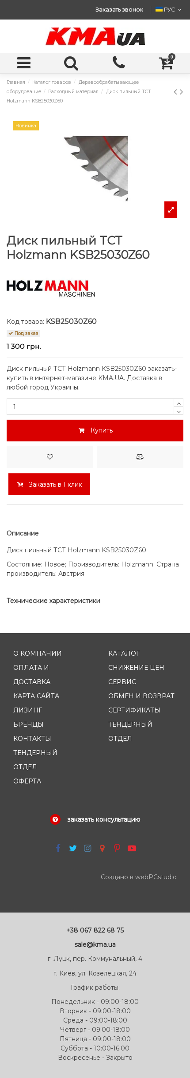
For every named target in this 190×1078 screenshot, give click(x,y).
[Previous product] (177, 91)
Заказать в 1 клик (54, 484)
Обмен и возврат (141, 696)
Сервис (122, 682)
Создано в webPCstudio (139, 877)
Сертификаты (134, 710)
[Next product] (181, 91)
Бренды (28, 724)
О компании (37, 653)
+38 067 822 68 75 (95, 930)
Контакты (32, 739)
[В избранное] (50, 457)
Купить (102, 430)
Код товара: (25, 322)
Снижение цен (136, 668)
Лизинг (27, 710)
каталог (124, 653)
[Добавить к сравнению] (140, 457)
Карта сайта (36, 696)
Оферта (27, 781)
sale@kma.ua (95, 944)
